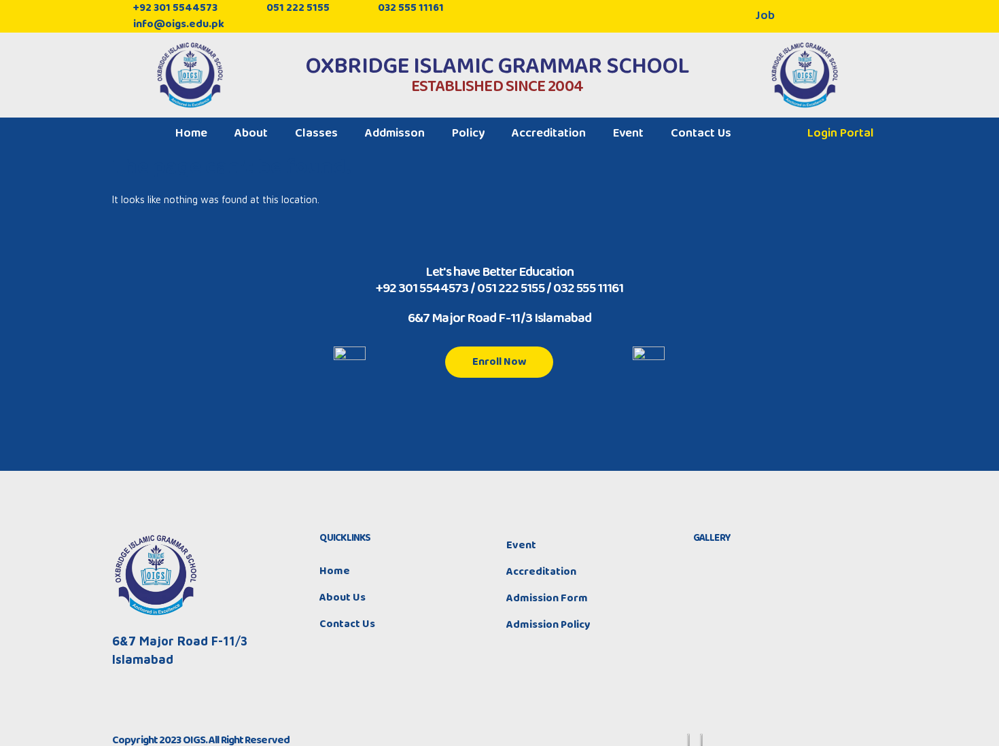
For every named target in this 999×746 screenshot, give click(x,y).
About (251, 133)
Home (191, 133)
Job (765, 15)
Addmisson (395, 133)
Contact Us (701, 133)
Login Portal (840, 133)
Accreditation (549, 133)
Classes (316, 133)
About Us (342, 597)
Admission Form (547, 598)
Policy (468, 133)
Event (628, 133)
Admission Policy (548, 624)
